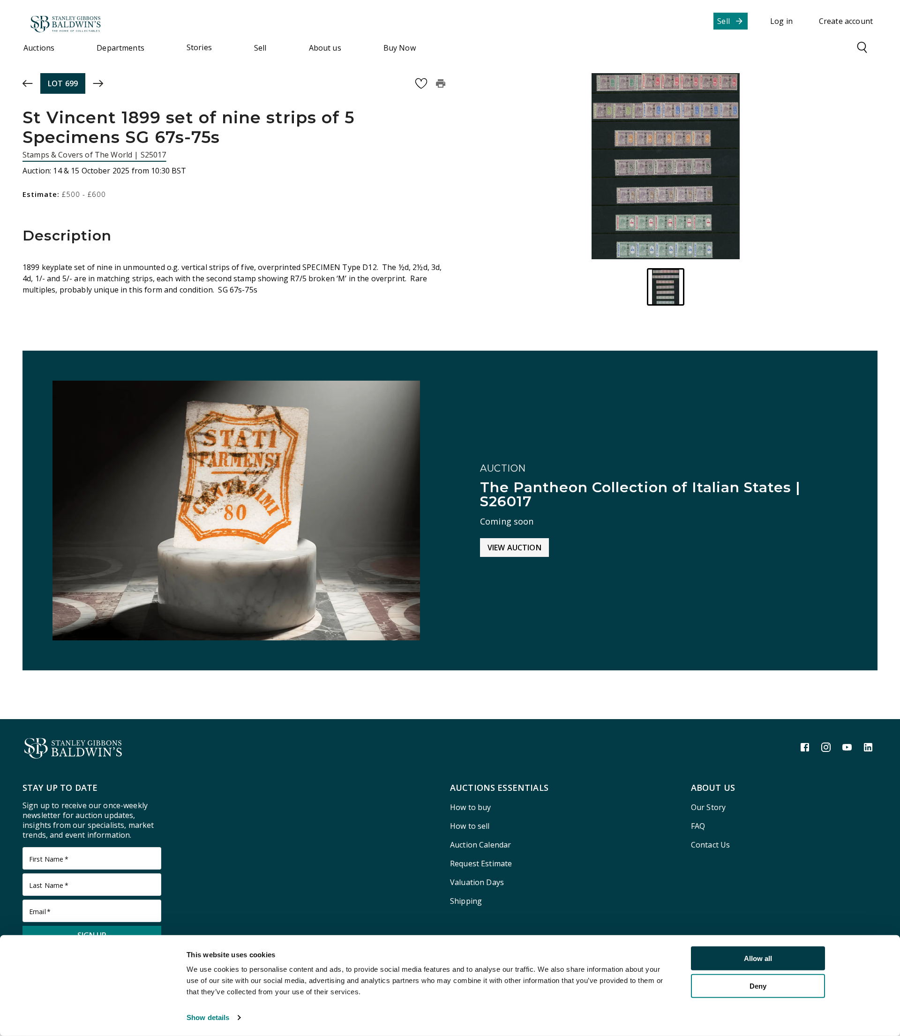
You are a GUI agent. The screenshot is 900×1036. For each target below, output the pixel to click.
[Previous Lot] (27, 83)
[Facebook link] (804, 747)
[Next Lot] (98, 83)
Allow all (758, 958)
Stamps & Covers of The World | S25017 (94, 155)
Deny (758, 986)
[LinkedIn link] (868, 747)
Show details (208, 1017)
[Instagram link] (826, 747)
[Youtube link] (847, 747)
